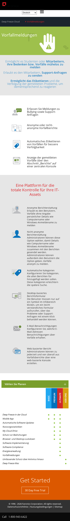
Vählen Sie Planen (15, 384)
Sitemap (59, 506)
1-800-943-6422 (17, 517)
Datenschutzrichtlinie (17, 506)
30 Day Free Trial (35, 490)
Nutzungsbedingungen (41, 506)
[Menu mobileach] (41, 12)
